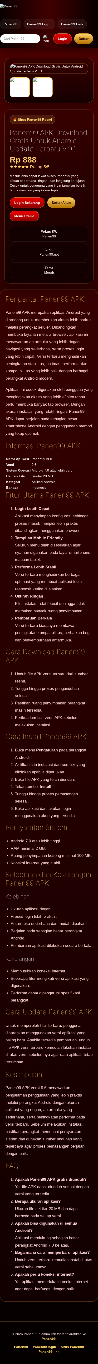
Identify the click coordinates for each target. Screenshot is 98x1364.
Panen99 (11, 24)
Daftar (83, 39)
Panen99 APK (17, 312)
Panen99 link (72, 24)
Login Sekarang (27, 203)
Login (62, 39)
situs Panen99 (72, 1347)
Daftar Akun (61, 203)
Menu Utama (24, 216)
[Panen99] (8, 9)
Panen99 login (39, 24)
